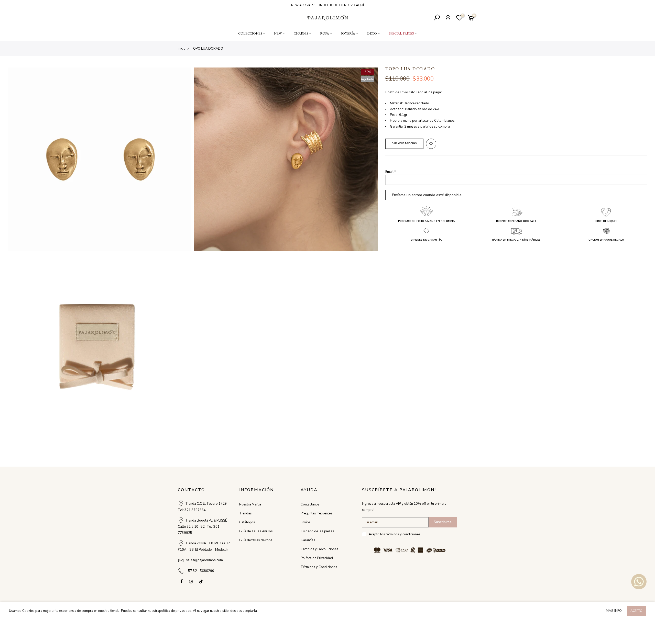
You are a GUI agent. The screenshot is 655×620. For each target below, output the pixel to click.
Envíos (306, 522)
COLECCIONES (250, 33)
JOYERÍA (348, 33)
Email (390, 172)
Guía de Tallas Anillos (256, 531)
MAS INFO (614, 610)
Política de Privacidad (317, 558)
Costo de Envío (396, 92)
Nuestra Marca (250, 504)
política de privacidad (175, 610)
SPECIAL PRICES (401, 33)
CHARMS (301, 33)
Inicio (181, 48)
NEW (278, 33)
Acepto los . (395, 534)
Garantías (308, 540)
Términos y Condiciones (319, 567)
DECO (372, 33)
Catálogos (247, 522)
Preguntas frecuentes (316, 513)
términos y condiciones (403, 534)
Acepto (636, 611)
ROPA (324, 33)
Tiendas (245, 513)
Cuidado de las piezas (317, 531)
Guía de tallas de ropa (255, 540)
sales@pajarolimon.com (204, 560)
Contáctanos (310, 504)
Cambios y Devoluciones (319, 549)
